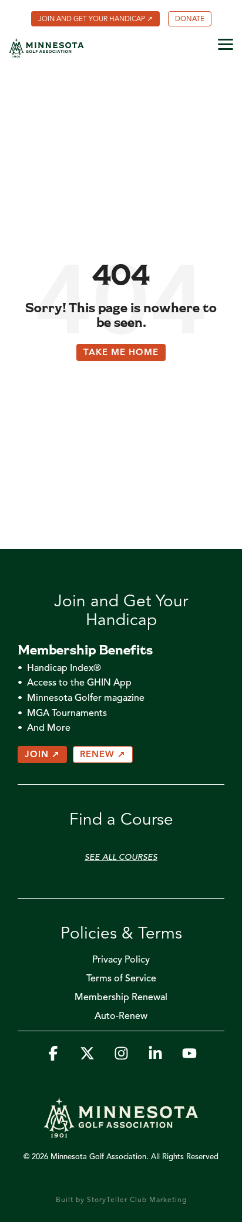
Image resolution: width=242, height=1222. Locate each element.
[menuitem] (95, 18)
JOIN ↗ (42, 755)
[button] (225, 43)
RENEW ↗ (103, 755)
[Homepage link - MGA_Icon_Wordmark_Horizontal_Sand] (121, 1131)
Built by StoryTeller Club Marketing (121, 1200)
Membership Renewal (121, 997)
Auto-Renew (121, 1016)
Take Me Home (121, 353)
